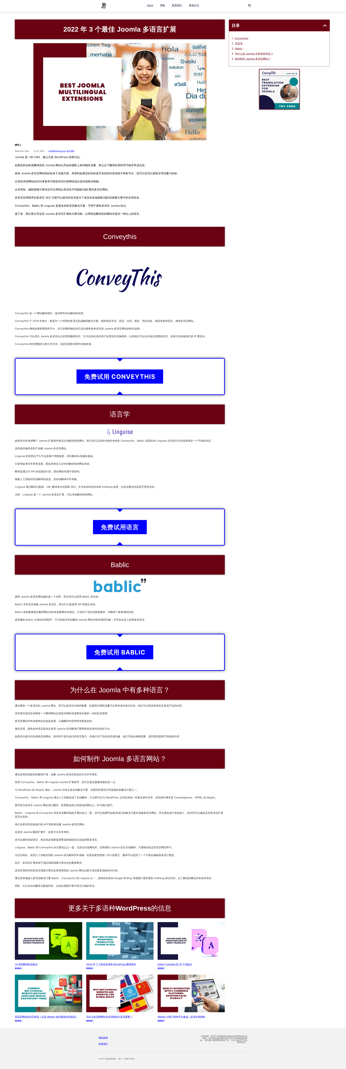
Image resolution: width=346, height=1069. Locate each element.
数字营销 (70, 151)
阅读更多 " (18, 968)
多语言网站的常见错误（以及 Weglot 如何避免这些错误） (46, 1016)
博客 (162, 5)
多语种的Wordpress (57, 151)
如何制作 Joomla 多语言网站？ (253, 58)
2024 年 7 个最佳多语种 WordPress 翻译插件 (111, 964)
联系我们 (177, 5)
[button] (249, 5)
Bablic (239, 48)
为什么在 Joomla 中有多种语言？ (254, 53)
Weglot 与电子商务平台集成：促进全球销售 (181, 1016)
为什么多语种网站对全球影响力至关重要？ (109, 1016)
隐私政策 (103, 1037)
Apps (150, 5)
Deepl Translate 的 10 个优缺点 (175, 964)
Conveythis (241, 38)
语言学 (239, 43)
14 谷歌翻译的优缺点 (26, 964)
